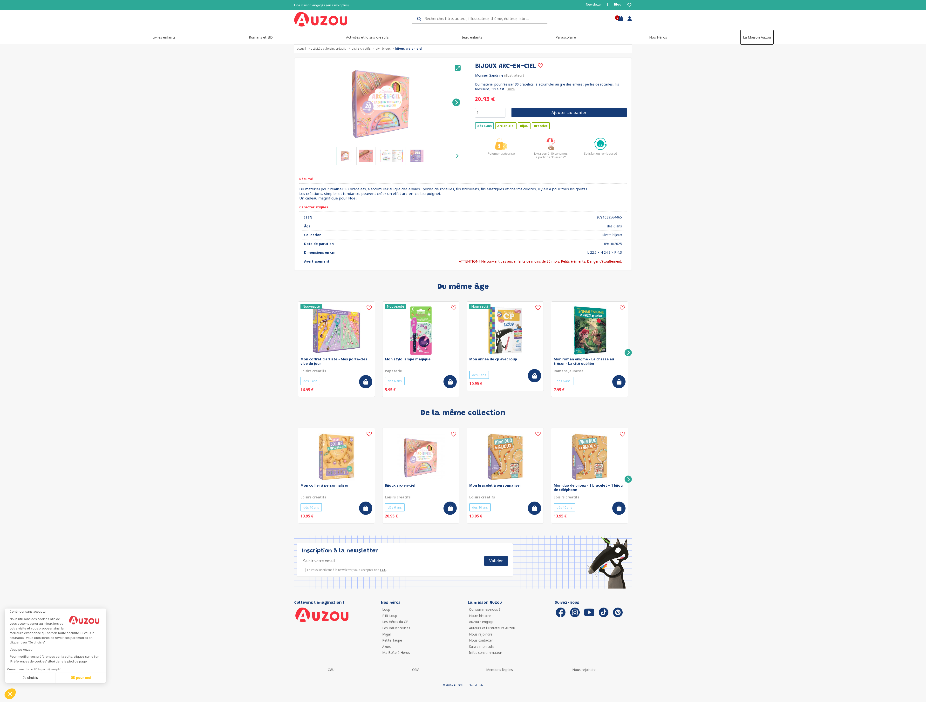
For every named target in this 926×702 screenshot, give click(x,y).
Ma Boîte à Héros (396, 652)
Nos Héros (658, 37)
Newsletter (594, 4)
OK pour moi (81, 678)
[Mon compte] (628, 19)
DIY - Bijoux (382, 48)
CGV (415, 669)
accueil (301, 48)
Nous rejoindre (480, 634)
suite (511, 89)
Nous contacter (481, 640)
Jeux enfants (472, 37)
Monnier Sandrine (489, 75)
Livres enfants (164, 37)
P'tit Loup (389, 615)
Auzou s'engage (481, 621)
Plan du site (476, 685)
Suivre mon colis (481, 646)
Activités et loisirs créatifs (367, 37)
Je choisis (30, 678)
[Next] (456, 102)
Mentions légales (499, 669)
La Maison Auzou (757, 37)
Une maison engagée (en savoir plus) (321, 5)
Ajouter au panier (569, 112)
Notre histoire (480, 615)
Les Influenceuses (396, 628)
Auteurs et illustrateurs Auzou (492, 628)
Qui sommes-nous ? (485, 609)
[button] (10, 694)
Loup (386, 609)
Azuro (386, 646)
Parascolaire (566, 37)
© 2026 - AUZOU (453, 685)
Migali (386, 634)
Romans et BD (261, 37)
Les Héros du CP (395, 621)
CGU (383, 570)
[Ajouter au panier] (365, 381)
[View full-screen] (458, 68)
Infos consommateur (485, 652)
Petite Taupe (392, 640)
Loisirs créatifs (361, 48)
